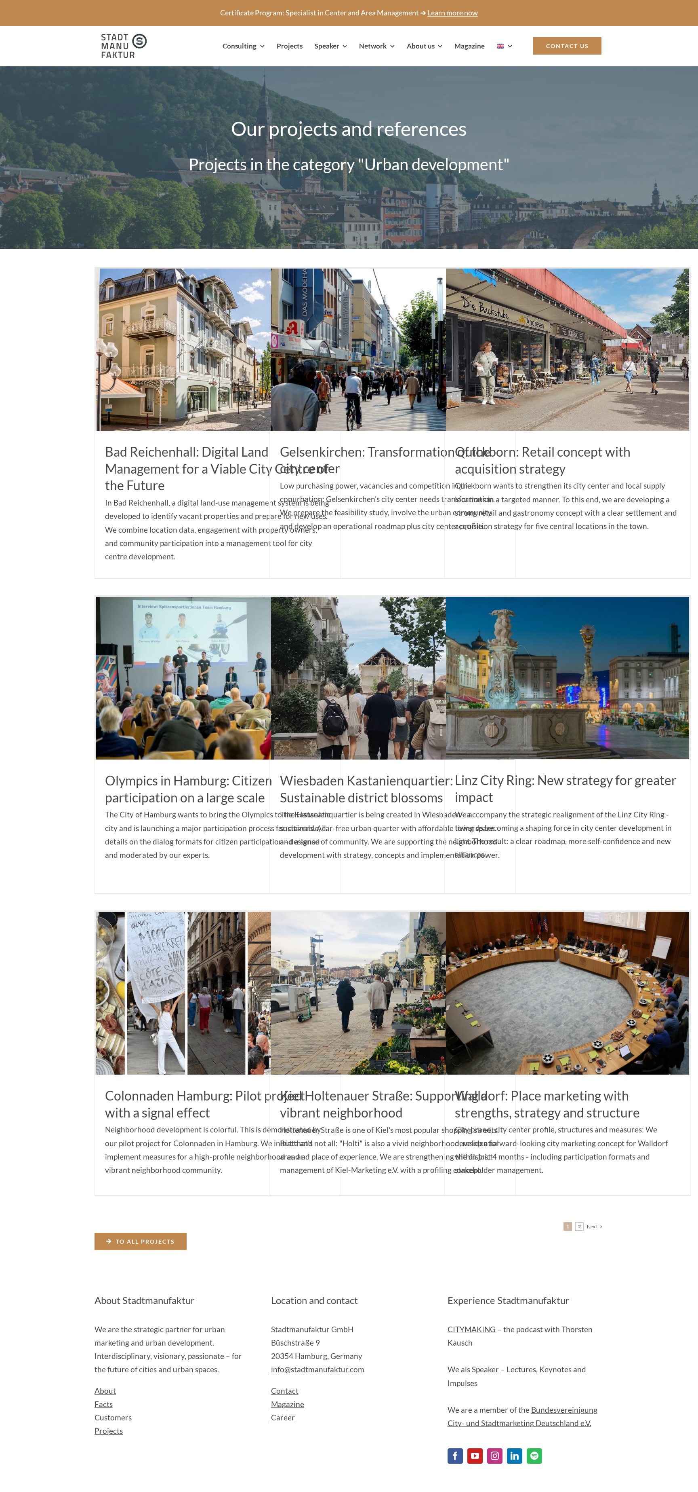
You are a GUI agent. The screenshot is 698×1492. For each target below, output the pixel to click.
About (105, 1390)
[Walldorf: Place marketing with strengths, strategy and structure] (567, 993)
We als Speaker (473, 1369)
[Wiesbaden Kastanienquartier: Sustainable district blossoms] (392, 678)
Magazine (287, 1404)
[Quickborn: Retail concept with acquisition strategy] (567, 350)
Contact (285, 1390)
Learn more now (452, 12)
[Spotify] (534, 1456)
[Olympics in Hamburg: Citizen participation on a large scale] (217, 678)
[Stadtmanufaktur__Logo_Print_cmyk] (121, 37)
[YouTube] (475, 1456)
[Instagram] (494, 1456)
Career (283, 1417)
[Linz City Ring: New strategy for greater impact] (567, 678)
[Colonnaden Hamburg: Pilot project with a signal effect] (217, 993)
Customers (113, 1417)
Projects (109, 1430)
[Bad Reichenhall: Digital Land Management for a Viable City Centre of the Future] (217, 350)
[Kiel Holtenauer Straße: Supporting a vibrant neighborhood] (392, 993)
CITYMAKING (472, 1329)
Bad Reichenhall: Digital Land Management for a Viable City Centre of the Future (217, 468)
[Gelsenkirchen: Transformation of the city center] (392, 349)
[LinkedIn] (514, 1456)
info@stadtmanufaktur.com (317, 1369)
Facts (104, 1404)
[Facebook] (455, 1456)
